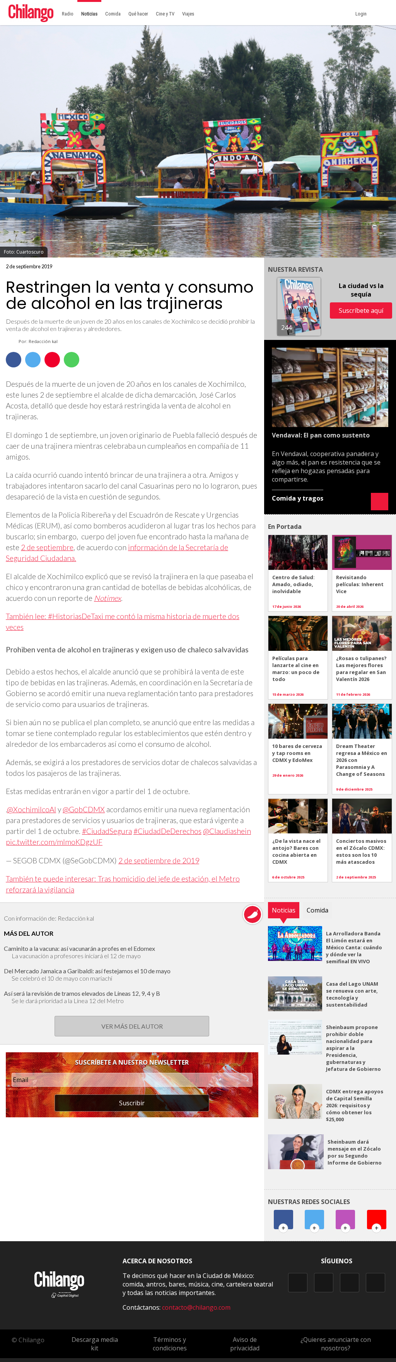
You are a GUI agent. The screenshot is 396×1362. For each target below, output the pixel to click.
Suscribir (132, 1103)
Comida (113, 14)
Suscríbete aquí (361, 310)
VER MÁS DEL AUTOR (132, 1026)
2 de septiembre (47, 547)
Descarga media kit (95, 1343)
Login (362, 14)
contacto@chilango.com (196, 1307)
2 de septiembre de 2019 (158, 860)
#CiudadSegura (107, 831)
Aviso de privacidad (244, 1343)
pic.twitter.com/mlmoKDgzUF (54, 841)
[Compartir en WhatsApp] (71, 359)
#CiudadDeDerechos (167, 831)
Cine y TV (165, 14)
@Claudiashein (227, 831)
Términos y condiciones (170, 1343)
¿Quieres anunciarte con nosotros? (335, 1343)
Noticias (89, 14)
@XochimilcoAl (31, 809)
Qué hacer (138, 14)
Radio (67, 14)
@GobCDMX (84, 809)
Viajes (188, 14)
